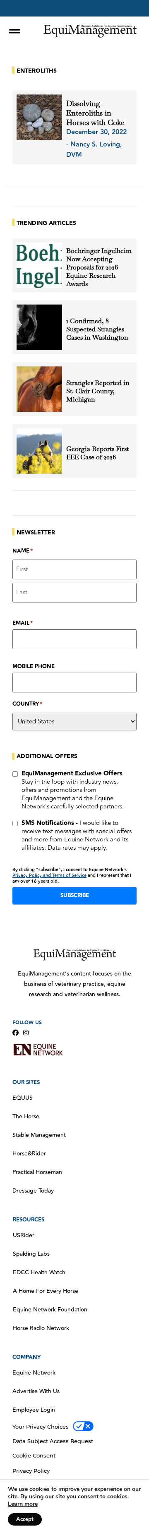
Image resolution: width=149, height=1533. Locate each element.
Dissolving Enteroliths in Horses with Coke (95, 113)
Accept (25, 1519)
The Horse (25, 1116)
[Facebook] (15, 1033)
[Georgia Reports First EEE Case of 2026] (39, 451)
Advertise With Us (36, 1391)
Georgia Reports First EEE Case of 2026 (97, 453)
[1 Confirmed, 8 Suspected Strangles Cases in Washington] (39, 327)
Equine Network (33, 1372)
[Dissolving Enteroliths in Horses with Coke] (39, 117)
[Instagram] (26, 1033)
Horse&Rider (29, 1153)
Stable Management (39, 1135)
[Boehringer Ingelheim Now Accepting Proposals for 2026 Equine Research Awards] (39, 265)
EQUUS (22, 1098)
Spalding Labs (31, 1254)
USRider (23, 1235)
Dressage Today (33, 1190)
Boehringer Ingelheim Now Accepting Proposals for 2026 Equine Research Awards (99, 267)
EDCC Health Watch (39, 1272)
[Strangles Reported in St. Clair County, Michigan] (39, 389)
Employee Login (33, 1410)
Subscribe (74, 895)
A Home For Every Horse (45, 1291)
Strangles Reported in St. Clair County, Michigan (98, 391)
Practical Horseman (37, 1172)
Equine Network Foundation (50, 1309)
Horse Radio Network (41, 1328)
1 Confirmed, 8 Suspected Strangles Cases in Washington (97, 329)
